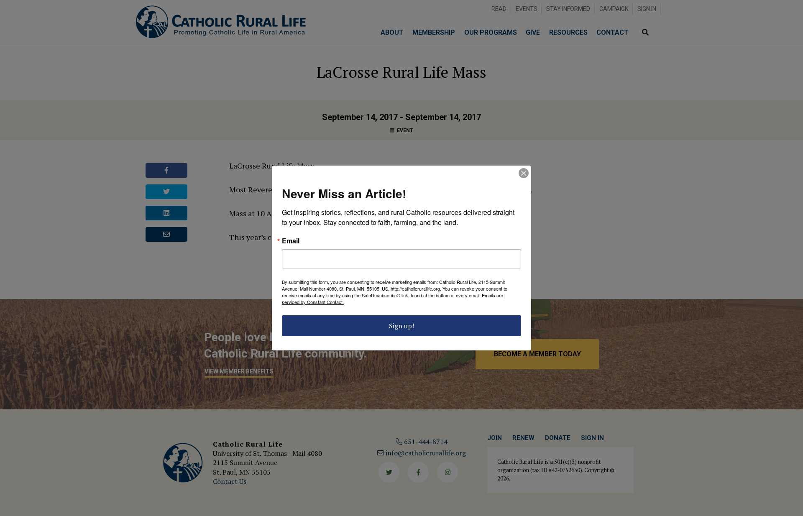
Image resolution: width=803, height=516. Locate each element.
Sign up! (401, 325)
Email (290, 241)
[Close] (524, 173)
